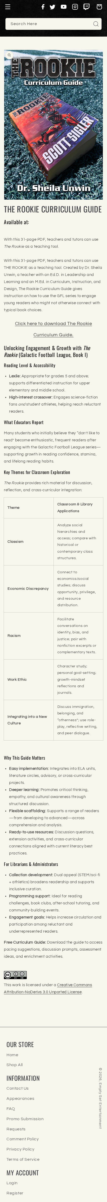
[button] (8, 7)
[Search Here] (96, 24)
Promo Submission (25, 1119)
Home (12, 1055)
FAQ (10, 1109)
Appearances (20, 1098)
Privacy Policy (20, 1149)
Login (12, 1183)
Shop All (14, 1065)
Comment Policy (22, 1139)
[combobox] (53, 24)
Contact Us (17, 1088)
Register (15, 1193)
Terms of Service (23, 1159)
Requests (16, 1129)
